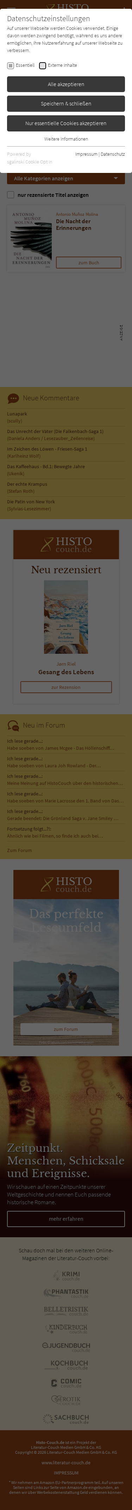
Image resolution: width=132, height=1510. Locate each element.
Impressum (86, 154)
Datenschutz (113, 154)
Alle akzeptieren (66, 84)
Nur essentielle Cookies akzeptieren (66, 123)
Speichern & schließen (66, 103)
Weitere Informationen (66, 139)
